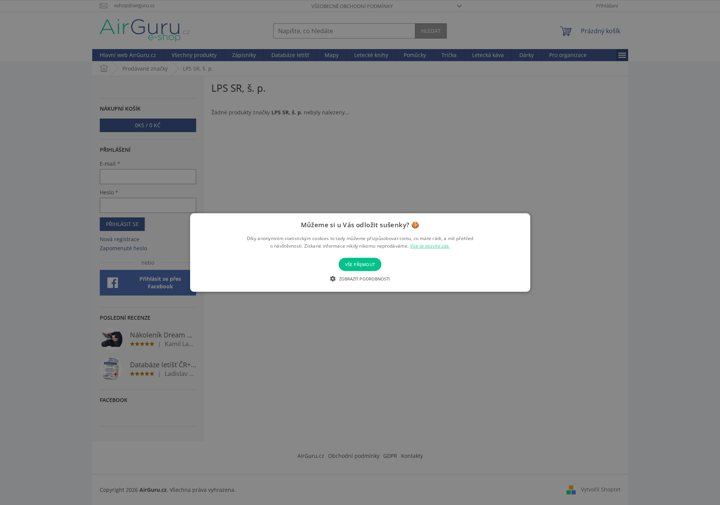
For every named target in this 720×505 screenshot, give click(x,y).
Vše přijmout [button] (360, 264)
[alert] (360, 252)
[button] (360, 278)
